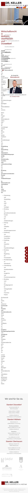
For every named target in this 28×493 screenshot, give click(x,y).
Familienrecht (8, 43)
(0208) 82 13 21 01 (15, 433)
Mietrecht (7, 55)
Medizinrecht (8, 52)
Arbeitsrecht (8, 35)
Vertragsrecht (8, 67)
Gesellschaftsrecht (9, 46)
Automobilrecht (8, 38)
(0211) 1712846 (15, 411)
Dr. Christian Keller (15, 96)
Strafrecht (7, 61)
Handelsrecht (8, 49)
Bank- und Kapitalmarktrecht (12, 40)
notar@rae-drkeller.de (14, 434)
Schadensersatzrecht (10, 58)
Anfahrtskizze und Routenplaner (14, 416)
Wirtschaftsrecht (20, 22)
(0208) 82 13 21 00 (15, 427)
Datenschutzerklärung (14, 491)
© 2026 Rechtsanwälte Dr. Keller (10, 489)
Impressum (20, 490)
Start (5, 22)
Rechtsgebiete (11, 22)
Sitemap (15, 490)
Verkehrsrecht (8, 64)
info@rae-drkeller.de (14, 415)
